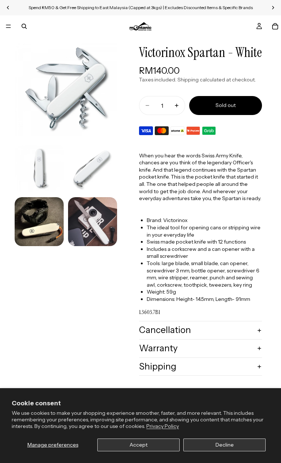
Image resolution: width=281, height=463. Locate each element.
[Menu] (8, 26)
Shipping (157, 366)
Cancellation (165, 330)
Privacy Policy (162, 426)
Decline (225, 444)
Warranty (158, 348)
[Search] (24, 26)
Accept (138, 444)
